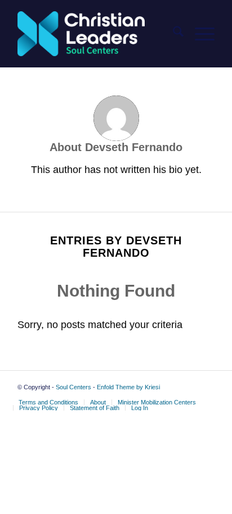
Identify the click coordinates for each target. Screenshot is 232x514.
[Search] (173, 33)
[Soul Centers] (96, 33)
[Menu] (199, 33)
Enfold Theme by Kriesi (128, 387)
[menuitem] (173, 33)
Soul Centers (73, 387)
